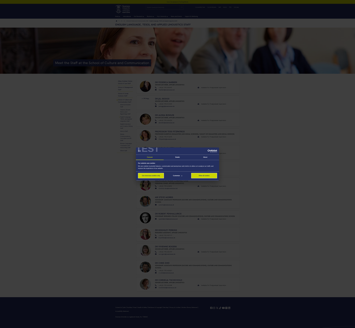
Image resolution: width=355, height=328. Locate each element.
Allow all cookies (204, 175)
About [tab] (205, 157)
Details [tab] (177, 157)
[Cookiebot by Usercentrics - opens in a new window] (209, 151)
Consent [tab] (150, 157)
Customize (176, 175)
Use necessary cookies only (151, 175)
